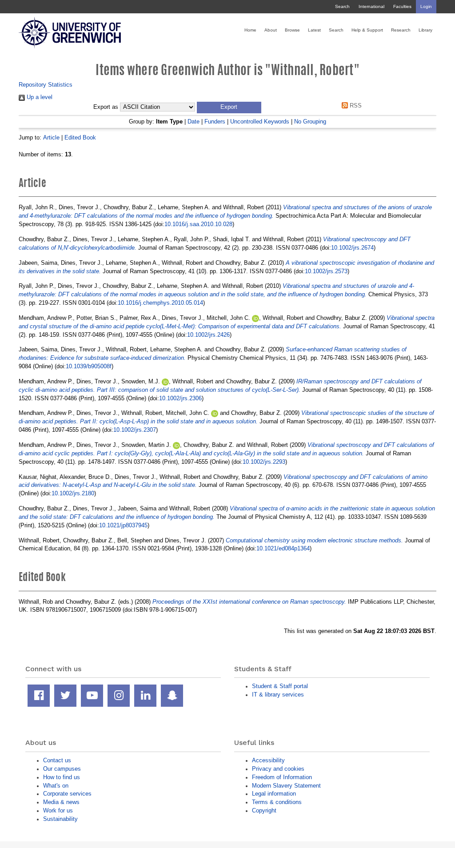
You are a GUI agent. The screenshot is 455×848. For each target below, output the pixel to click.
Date (194, 121)
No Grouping (310, 121)
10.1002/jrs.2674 (352, 247)
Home (250, 30)
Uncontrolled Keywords (259, 121)
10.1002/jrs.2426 (208, 334)
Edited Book (80, 137)
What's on (55, 785)
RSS (355, 105)
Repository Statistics (45, 84)
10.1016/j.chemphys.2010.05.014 (160, 302)
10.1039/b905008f (89, 366)
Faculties (402, 6)
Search (342, 6)
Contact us (57, 760)
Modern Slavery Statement (286, 785)
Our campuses (62, 768)
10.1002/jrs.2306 (180, 398)
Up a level (38, 97)
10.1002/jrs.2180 (73, 493)
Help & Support (367, 30)
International (371, 6)
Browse (292, 30)
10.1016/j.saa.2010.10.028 (198, 224)
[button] (229, 107)
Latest (314, 30)
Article (51, 137)
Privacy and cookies (278, 768)
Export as (105, 107)
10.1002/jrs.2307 (134, 429)
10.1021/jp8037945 (123, 525)
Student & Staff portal (280, 686)
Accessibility (268, 760)
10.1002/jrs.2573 (326, 271)
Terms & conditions (277, 802)
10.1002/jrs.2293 (264, 461)
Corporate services (67, 793)
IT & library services (278, 694)
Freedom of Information (282, 777)
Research (401, 30)
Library (425, 30)
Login (426, 6)
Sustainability (60, 819)
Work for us (58, 810)
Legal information (274, 793)
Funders (214, 121)
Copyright (264, 810)
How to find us (61, 777)
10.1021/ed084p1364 (283, 548)
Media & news (61, 802)
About (270, 30)
